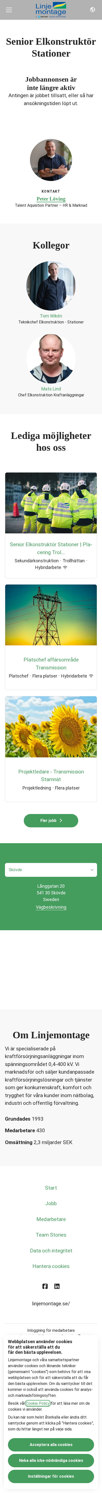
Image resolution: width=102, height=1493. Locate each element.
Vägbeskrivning (51, 907)
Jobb (51, 1203)
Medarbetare (51, 1219)
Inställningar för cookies (51, 1476)
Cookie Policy (38, 1403)
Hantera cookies (51, 1266)
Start (51, 1188)
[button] (92, 10)
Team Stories (51, 1235)
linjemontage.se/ (51, 1304)
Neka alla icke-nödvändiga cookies (51, 1460)
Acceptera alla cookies (51, 1444)
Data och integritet (51, 1251)
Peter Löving (51, 199)
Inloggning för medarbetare (51, 1330)
